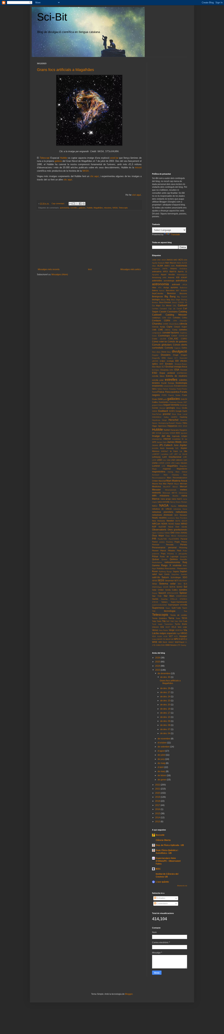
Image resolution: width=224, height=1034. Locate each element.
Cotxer (174, 336)
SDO (185, 577)
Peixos (184, 542)
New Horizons (158, 521)
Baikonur (183, 288)
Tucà (154, 624)
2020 (158, 793)
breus (174, 302)
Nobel (177, 524)
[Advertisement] (89, 239)
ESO (154, 372)
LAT (171, 454)
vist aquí (136, 195)
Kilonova (155, 451)
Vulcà (154, 639)
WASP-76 (161, 639)
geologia (170, 408)
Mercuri (183, 486)
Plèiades (171, 551)
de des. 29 (165, 688)
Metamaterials (170, 490)
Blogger (128, 994)
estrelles (74, 208)
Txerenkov (168, 624)
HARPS (174, 417)
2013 (158, 821)
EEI (177, 361)
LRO (173, 463)
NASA (85, 170)
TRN (180, 621)
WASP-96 (169, 639)
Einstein (169, 364)
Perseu (183, 544)
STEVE (155, 602)
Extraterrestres (180, 386)
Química (174, 559)
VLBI (165, 636)
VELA (173, 627)
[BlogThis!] (73, 203)
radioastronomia (172, 562)
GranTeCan (156, 414)
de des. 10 (165, 717)
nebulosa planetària (162, 512)
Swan (168, 608)
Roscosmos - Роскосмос (176, 568)
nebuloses (181, 511)
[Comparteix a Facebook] (80, 203)
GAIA (160, 399)
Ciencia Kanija (158, 327)
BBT (177, 290)
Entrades (160, 898)
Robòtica (160, 568)
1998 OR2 (156, 260)
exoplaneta (157, 386)
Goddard (163, 410)
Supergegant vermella (177, 605)
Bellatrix (184, 290)
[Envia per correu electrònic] (70, 203)
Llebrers (179, 460)
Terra (171, 618)
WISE (154, 642)
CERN (167, 320)
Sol (185, 586)
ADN (185, 260)
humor (167, 430)
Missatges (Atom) (59, 274)
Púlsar (155, 556)
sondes (183, 589)
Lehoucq (156, 457)
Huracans (174, 430)
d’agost (161, 751)
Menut (175, 487)
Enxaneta (164, 370)
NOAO (171, 524)
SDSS (154, 580)
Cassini (162, 311)
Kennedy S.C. (172, 448)
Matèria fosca (179, 480)
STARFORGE (181, 596)
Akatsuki (161, 263)
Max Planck (168, 484)
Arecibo (171, 274)
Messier (156, 489)
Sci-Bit (52, 17)
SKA (179, 584)
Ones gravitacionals (177, 529)
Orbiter (167, 533)
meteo (183, 489)
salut (154, 574)
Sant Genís (164, 574)
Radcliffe (183, 559)
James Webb (174, 441)
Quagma (183, 557)
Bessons (183, 293)
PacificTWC (162, 539)
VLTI (176, 636)
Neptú (155, 518)
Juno (176, 445)
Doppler (155, 355)
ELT (163, 367)
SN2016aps (157, 587)
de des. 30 (165, 677)
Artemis (171, 277)
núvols (184, 527)
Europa (171, 383)
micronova (183, 493)
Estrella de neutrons (176, 376)
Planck (163, 551)
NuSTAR (162, 527)
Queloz (164, 559)
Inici (90, 269)
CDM (164, 318)
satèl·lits (156, 577)
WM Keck (162, 642)
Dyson (170, 358)
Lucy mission (181, 463)
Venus (155, 630)
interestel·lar (157, 439)
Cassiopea (172, 311)
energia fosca (180, 366)
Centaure (156, 320)
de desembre (164, 673)
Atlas (154, 287)
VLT (171, 636)
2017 (158, 805)
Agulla (154, 263)
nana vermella (164, 502)
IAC (153, 433)
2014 (158, 817)
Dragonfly (156, 358)
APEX (165, 271)
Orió (172, 532)
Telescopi (45, 158)
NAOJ (154, 506)
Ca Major (156, 305)
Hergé (164, 420)
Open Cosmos (158, 533)
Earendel (183, 358)
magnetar (167, 469)
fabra (154, 389)
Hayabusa (156, 420)
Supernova (158, 607)
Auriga (166, 287)
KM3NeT (164, 451)
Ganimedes (164, 402)
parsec (162, 542)
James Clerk (162, 442)
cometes (183, 329)
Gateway (173, 402)
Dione (163, 352)
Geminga (183, 405)
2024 (158, 666)
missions (107, 208)
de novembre (164, 738)
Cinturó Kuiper (180, 327)
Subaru (164, 602)
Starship (164, 599)
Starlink (155, 599)
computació (156, 333)
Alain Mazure (170, 263)
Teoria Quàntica (159, 618)
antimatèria (156, 271)
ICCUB (158, 433)
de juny (161, 759)
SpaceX (162, 593)
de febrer (162, 775)
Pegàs (177, 542)
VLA (154, 636)
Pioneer (155, 551)
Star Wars (169, 596)
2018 (158, 801)
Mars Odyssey (171, 475)
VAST (167, 627)
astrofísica (181, 280)
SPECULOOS (172, 593)
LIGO (159, 460)
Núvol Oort (173, 527)
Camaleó (163, 309)
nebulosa (182, 506)
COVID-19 (183, 336)
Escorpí (183, 370)
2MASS (169, 260)
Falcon (165, 389)
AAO (175, 260)
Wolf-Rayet (179, 642)
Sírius (154, 584)
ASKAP (184, 277)
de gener (162, 779)
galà (165, 399)
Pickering (183, 548)
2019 (164, 260)
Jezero (155, 445)
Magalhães (98, 208)
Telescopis (123, 208)
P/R (154, 538)
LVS (163, 466)
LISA (173, 460)
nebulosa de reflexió (162, 509)
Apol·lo (172, 271)
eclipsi (162, 361)
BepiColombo (157, 293)
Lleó (185, 460)
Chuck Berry (174, 324)
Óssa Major (158, 535)
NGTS (177, 521)
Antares (173, 268)
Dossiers (165, 354)
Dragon (184, 355)
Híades (178, 423)
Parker (155, 542)
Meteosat (166, 493)
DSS (164, 358)
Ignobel (184, 433)
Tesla (178, 618)
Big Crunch (182, 297)
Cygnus (177, 348)
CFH (175, 321)
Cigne (169, 327)
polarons (155, 554)
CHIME (165, 324)
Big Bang (170, 296)
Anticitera (183, 269)
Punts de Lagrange (169, 556)
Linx (164, 460)
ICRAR (172, 433)
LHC (185, 457)
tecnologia (169, 610)
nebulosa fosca (180, 509)
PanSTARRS (174, 539)
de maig (162, 763)
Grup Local (182, 414)
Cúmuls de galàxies (177, 341)
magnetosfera (158, 471)
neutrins (163, 518)
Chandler (183, 321)
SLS (185, 584)
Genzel (162, 408)
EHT (161, 364)
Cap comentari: (58, 203)
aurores (174, 287)
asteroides (157, 280)
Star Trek (157, 596)
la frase (174, 451)
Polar (185, 551)
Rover (155, 571)
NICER (184, 521)
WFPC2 (183, 639)
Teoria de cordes (178, 615)
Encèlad (169, 366)
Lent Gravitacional (171, 457)
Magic (154, 469)
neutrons (171, 518)
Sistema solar (167, 583)
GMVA (154, 411)
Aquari (163, 274)
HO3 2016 (182, 426)
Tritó (176, 621)
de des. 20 (165, 704)
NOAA (164, 524)
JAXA (184, 442)
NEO (176, 515)
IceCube (165, 433)
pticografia (183, 554)
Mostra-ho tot (182, 886)
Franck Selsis (174, 395)
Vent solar (182, 627)
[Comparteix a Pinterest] (83, 203)
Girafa (184, 408)
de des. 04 (165, 733)
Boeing (184, 300)
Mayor (176, 484)
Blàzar (163, 300)
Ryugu (169, 571)
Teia (185, 611)
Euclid (163, 383)
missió (138, 167)
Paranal (184, 539)
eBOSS (155, 361)
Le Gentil (183, 454)
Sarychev (175, 574)
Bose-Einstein (165, 302)
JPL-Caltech (166, 445)
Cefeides (176, 318)
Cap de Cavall (174, 309)
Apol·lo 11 (182, 271)
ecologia (170, 361)
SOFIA (172, 587)
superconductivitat (159, 605)
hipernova (162, 426)
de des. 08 (165, 725)
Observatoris (159, 529)
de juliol (162, 755)
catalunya (156, 318)
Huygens (183, 430)
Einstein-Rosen (181, 364)
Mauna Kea (157, 484)
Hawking (183, 417)
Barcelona (170, 290)
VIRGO (183, 633)
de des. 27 (165, 692)
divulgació (179, 351)
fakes (160, 389)
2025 (158, 661)
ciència (183, 323)
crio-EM (163, 339)
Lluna (155, 463)
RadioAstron (157, 562)
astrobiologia (169, 281)
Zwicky (183, 645)
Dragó (175, 355)
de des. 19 (165, 709)
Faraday (172, 389)
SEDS (161, 580)
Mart (168, 480)
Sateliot (184, 574)
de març (162, 771)
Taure (184, 608)
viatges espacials (167, 633)
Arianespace (182, 275)
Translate (175, 234)
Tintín (159, 621)
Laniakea (164, 454)
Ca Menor (166, 305)
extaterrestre (168, 386)
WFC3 (177, 639)
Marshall (162, 481)
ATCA (185, 285)
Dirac (169, 352)
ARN (164, 278)
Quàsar (155, 559)
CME (160, 329)
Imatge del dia (161, 436)
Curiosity (169, 348)
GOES (172, 411)
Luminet (156, 466)
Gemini (155, 408)
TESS (184, 618)
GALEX (184, 399)
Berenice (171, 293)
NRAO (184, 524)
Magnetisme (182, 469)
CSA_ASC (173, 338)
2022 (158, 785)
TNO (172, 621)
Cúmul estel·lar (159, 341)
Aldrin (179, 263)
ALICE (184, 263)
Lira (168, 460)
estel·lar (114, 158)
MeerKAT (166, 487)
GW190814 (156, 417)
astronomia (64, 208)
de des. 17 (165, 713)
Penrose (155, 545)
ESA (176, 369)
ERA (171, 370)
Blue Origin (175, 300)
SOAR (165, 587)
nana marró (177, 499)
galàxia (58, 161)
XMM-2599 (160, 645)
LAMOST (155, 454)
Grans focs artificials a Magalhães (65, 69)
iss (186, 439)
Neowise (183, 515)
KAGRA (155, 448)
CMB (154, 330)
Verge (171, 630)
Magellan (183, 466)
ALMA (160, 266)
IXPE (154, 442)
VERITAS (179, 630)
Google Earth (181, 411)
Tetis (154, 621)
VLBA (159, 636)
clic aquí (94, 176)
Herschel (173, 419)
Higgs (154, 426)
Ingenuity (176, 436)
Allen (154, 266)
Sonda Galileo (171, 590)
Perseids (170, 545)
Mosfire (175, 496)
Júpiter (183, 445)
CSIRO (184, 339)
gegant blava (157, 405)
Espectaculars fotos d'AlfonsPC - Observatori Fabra (168, 861)
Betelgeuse (157, 296)
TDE (154, 611)
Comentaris (162, 903)
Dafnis (184, 348)
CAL (174, 306)
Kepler (184, 448)
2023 (158, 670)
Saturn (165, 577)
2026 (158, 657)
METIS (174, 493)
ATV (160, 288)
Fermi (154, 392)
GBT (185, 402)
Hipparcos (172, 426)
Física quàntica (172, 392)
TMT (168, 621)
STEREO (183, 599)
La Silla (183, 451)
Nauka (173, 506)
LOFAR (161, 463)
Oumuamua (182, 536)
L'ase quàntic (162, 882)
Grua (174, 414)
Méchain (183, 484)
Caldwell (182, 305)
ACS (180, 260)
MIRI (154, 495)
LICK (154, 460)
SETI (176, 580)
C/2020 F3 (182, 302)
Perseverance (158, 547)
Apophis (155, 275)
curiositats (157, 347)
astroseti (176, 284)
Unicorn (155, 627)
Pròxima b (172, 554)
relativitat (177, 565)
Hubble (63, 158)
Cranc (154, 339)
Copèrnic (183, 333)
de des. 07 (165, 729)
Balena (155, 290)
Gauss (180, 402)
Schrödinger (176, 577)
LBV (176, 454)
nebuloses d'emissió (162, 515)
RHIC (185, 566)
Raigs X (166, 565)
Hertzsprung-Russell (166, 423)
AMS (173, 266)
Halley (166, 417)
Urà (162, 627)
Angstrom (156, 269)
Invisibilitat (176, 439)
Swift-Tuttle (176, 608)
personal (172, 547)
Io (182, 439)
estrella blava (158, 376)
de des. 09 (165, 721)
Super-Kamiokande (179, 602)
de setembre (164, 746)
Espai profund (167, 373)
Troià (185, 621)
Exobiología (181, 383)
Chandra (157, 323)
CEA (169, 318)
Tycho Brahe (181, 624)
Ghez (178, 408)
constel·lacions (170, 332)
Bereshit (160, 835)
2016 (158, 809)
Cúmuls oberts (180, 345)
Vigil (178, 633)
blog (168, 300)
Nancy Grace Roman (178, 502)
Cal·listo (155, 309)
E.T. (176, 358)
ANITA (164, 269)
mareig (170, 472)
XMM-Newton (171, 645)
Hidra (185, 423)
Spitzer (183, 592)
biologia (156, 299)
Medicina (156, 486)
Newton (170, 521)
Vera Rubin (163, 630)
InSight (184, 436)
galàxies (82, 208)
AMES (167, 266)
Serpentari (169, 580)
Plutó (179, 551)
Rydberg (162, 571)
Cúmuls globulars (162, 344)
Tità (164, 621)
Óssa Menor (170, 536)
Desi (154, 352)
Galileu (155, 402)
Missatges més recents (48, 269)
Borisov (155, 302)
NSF (154, 527)
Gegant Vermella (171, 405)
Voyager (183, 636)
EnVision (155, 370)
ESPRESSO (182, 373)
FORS (164, 395)
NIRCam (156, 524)
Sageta (176, 571)
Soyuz (154, 593)
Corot (154, 336)
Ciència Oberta (163, 840)
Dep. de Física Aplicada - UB (170, 845)
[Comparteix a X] (77, 203)
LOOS (167, 463)
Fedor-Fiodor (182, 389)
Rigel (154, 568)
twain (160, 624)
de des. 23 (165, 700)
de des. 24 (165, 696)
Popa (163, 553)
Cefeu (184, 318)
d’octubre (162, 742)
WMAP (171, 642)
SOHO (179, 587)
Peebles (169, 542)
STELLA (173, 599)
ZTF (178, 645)
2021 (158, 789)
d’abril (161, 767)
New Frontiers (181, 518)
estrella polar (158, 380)
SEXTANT (183, 581)
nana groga (166, 499)
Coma (174, 330)
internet (167, 439)
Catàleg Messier (176, 314)
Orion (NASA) (181, 533)
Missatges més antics (130, 269)
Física (161, 391)
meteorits (156, 492)
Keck (162, 448)
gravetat (166, 414)
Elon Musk (156, 367)
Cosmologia (164, 335)
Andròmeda (181, 266)
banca (161, 290)
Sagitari (183, 571)
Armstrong (156, 277)
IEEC (178, 433)
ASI (177, 277)
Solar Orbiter (158, 590)
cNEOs (167, 330)
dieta (158, 352)
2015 (158, 813)
